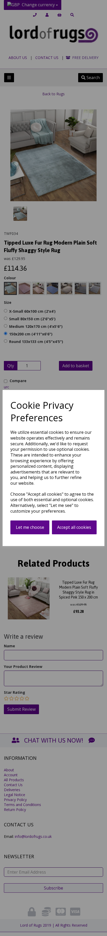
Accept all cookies (74, 527)
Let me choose (30, 527)
